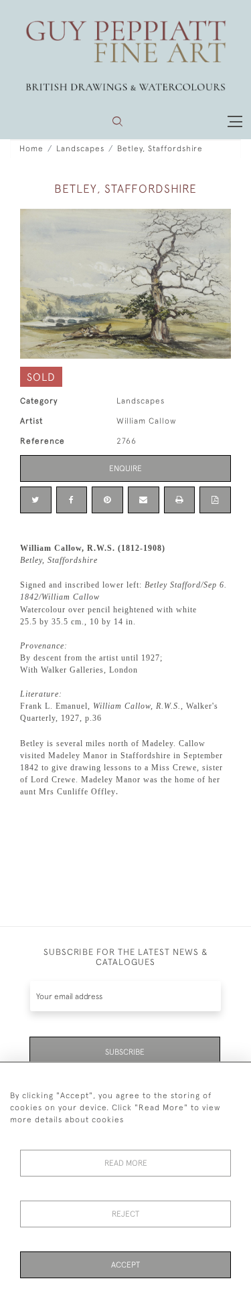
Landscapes (80, 148)
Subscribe (125, 1052)
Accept (125, 1265)
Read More (125, 1163)
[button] (117, 121)
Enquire (125, 468)
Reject (125, 1214)
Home (31, 148)
